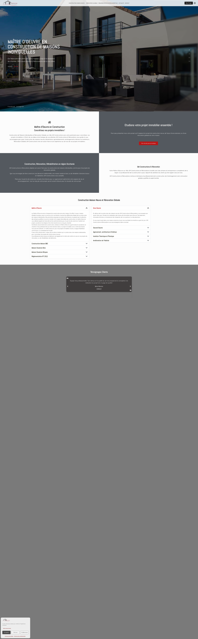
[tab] (189, 50)
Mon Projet (189, 3)
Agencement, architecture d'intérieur (105, 232)
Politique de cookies (9, 636)
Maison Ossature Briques (40, 252)
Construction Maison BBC (40, 244)
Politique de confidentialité (19, 636)
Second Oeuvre (98, 228)
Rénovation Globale (91, 3)
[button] (59, 208)
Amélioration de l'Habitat (101, 240)
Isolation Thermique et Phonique (103, 236)
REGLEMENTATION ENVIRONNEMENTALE (108, 3)
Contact (127, 3)
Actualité (121, 3)
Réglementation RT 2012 (40, 256)
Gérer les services (7, 628)
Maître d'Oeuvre (37, 208)
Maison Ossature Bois (39, 248)
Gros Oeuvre (97, 208)
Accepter (6, 632)
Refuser (15, 632)
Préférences (24, 632)
